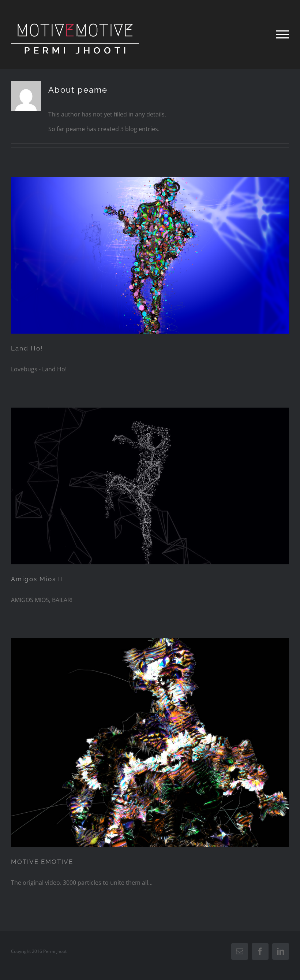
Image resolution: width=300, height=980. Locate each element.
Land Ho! (27, 348)
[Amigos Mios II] (150, 486)
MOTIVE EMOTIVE (42, 861)
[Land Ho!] (150, 255)
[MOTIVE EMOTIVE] (150, 742)
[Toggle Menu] (282, 34)
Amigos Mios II (37, 579)
